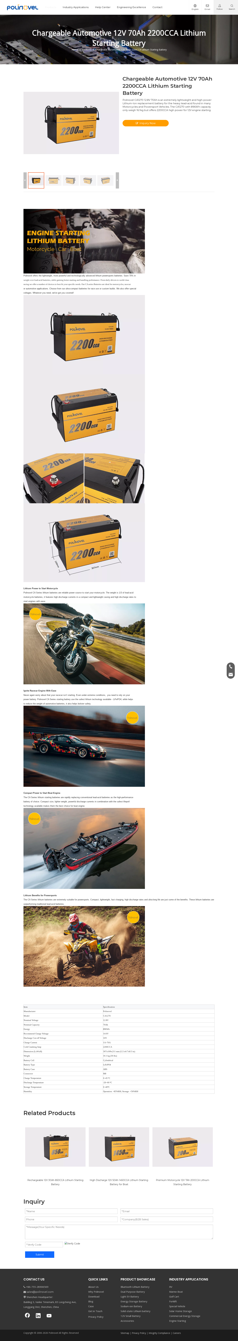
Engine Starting (177, 1320)
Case (91, 1306)
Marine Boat (176, 1291)
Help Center (102, 7)
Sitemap (125, 1333)
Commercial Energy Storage (184, 1316)
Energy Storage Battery (134, 1301)
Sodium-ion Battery (131, 1306)
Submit (40, 1254)
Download (93, 1296)
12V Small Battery (131, 1316)
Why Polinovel (96, 1291)
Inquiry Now (148, 123)
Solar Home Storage (180, 1311)
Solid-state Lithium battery (135, 1311)
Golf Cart (174, 1296)
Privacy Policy (95, 1316)
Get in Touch (95, 1311)
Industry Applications (76, 7)
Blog (90, 1301)
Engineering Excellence (131, 7)
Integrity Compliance (159, 1333)
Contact (157, 7)
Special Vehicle (177, 1306)
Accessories (127, 1320)
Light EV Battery (130, 1296)
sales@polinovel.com (40, 1291)
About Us (93, 1286)
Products (50, 7)
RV (170, 1286)
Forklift (173, 1301)
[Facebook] (27, 1316)
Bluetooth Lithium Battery (135, 1286)
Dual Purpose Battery (133, 1291)
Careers (177, 1333)
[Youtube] (49, 1316)
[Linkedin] (38, 1316)
